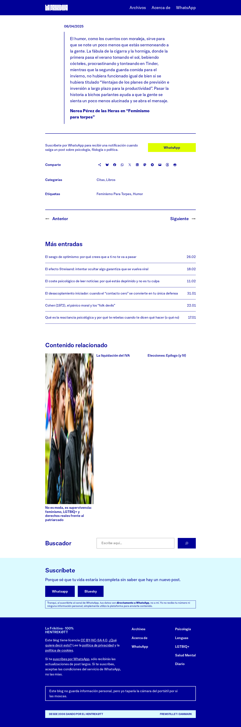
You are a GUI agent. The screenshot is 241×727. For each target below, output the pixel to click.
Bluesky (91, 591)
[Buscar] (187, 543)
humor (138, 194)
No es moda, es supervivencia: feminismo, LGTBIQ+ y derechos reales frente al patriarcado (68, 513)
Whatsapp (60, 591)
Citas (101, 180)
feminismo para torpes (114, 194)
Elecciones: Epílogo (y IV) (167, 355)
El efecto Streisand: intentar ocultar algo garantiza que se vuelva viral (96, 269)
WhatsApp (172, 147)
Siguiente (179, 218)
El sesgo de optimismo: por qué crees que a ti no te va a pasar (90, 257)
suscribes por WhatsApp (71, 659)
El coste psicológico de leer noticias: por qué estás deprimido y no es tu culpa (102, 281)
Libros (110, 180)
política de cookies (59, 650)
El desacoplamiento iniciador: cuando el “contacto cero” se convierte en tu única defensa (111, 293)
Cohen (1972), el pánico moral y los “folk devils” (80, 305)
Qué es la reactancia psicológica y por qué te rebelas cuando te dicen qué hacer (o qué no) (112, 317)
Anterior (60, 218)
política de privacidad (98, 645)
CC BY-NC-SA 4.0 (94, 640)
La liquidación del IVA (113, 355)
